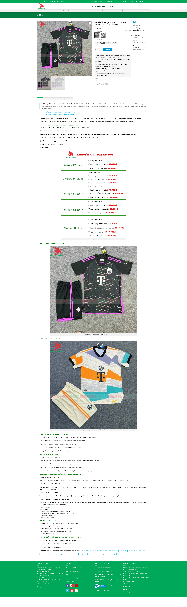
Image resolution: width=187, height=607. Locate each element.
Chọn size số (69, 99)
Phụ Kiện (121, 11)
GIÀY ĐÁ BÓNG (102, 11)
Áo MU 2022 (142, 550)
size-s (97, 42)
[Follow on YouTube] (142, 1)
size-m (103, 42)
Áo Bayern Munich (103, 81)
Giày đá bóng (68, 554)
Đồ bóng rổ (75, 554)
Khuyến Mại (94, 1)
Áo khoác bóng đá (44, 554)
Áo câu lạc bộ (110, 81)
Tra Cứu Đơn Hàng (123, 1)
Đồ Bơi (75, 11)
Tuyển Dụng (126, 592)
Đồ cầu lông (90, 554)
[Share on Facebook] (96, 84)
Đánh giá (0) (60, 99)
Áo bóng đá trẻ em (92, 11)
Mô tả (40, 99)
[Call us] (139, 1)
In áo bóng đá (60, 554)
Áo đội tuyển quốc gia (102, 550)
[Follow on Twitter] (136, 1)
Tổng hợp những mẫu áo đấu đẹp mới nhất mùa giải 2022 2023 (63, 114)
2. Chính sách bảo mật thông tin (103, 571)
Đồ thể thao (53, 554)
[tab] (40, 98)
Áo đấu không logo (113, 550)
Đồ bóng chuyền (83, 554)
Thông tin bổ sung (49, 99)
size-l (109, 42)
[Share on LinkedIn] (106, 84)
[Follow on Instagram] (135, 1)
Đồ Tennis (97, 554)
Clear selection (127, 30)
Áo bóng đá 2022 (84, 550)
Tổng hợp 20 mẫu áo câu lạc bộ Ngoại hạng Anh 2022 (60, 112)
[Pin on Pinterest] (104, 84)
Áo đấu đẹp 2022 (123, 550)
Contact (101, 602)
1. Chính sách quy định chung (103, 568)
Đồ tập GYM (104, 554)
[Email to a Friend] (101, 84)
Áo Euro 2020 (115, 1)
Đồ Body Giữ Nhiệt (67, 11)
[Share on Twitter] (98, 84)
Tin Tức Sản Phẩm (101, 1)
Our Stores (91, 602)
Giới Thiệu (126, 583)
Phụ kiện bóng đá (112, 554)
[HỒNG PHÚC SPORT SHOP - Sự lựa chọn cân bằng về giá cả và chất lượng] (44, 6)
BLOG (96, 602)
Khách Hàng (126, 586)
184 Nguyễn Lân (51, 544)
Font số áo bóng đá (122, 554)
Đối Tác (125, 589)
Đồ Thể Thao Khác (112, 11)
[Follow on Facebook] (133, 1)
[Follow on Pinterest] (140, 1)
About (85, 602)
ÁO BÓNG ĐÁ (82, 11)
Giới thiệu (109, 1)
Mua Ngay (107, 49)
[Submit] (134, 22)
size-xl (114, 42)
